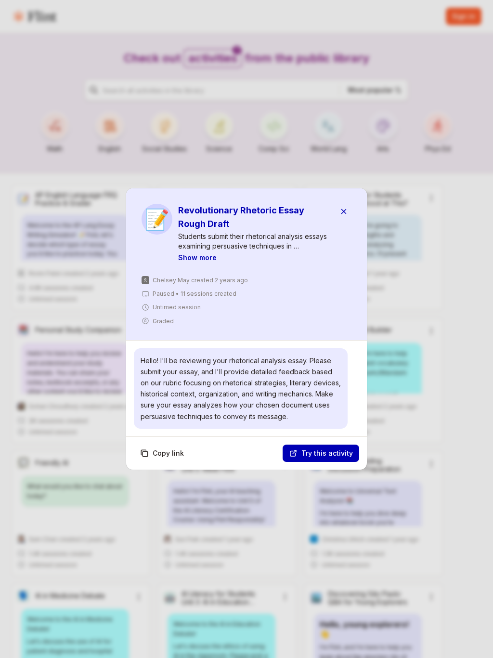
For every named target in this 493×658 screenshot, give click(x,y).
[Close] (343, 211)
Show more (197, 257)
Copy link (168, 453)
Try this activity (327, 453)
